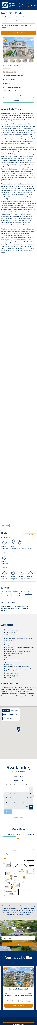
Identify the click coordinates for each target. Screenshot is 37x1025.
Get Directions (18, 96)
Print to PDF (18, 101)
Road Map (6, 710)
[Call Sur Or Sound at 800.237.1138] (31, 5)
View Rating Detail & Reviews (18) (14, 75)
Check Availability (18, 33)
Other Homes (9, 718)
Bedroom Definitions (29, 535)
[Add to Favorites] (31, 969)
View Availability (18, 1006)
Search (24, 5)
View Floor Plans (30, 533)
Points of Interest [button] (8, 714)
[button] (35, 5)
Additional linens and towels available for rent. (16, 595)
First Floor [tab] (20, 834)
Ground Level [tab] (9, 834)
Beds (17, 17)
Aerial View (14, 710)
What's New (26, 17)
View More (5, 525)
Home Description (7, 17)
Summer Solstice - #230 (18, 989)
